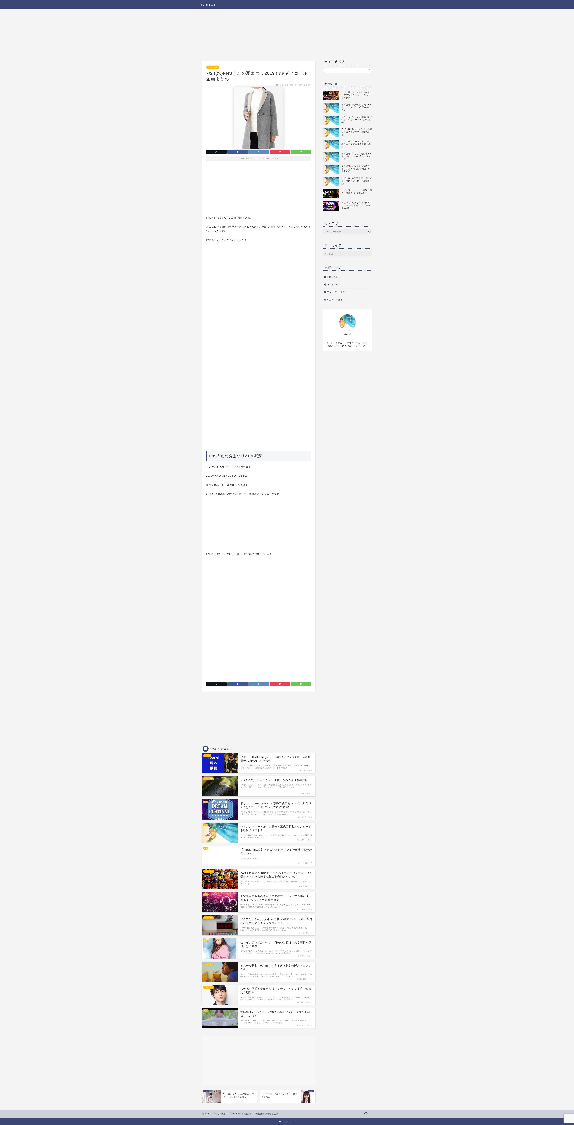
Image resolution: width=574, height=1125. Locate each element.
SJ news (208, 4)
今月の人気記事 (335, 300)
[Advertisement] (259, 36)
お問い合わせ (334, 277)
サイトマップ (334, 284)
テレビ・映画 (213, 67)
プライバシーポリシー (338, 292)
